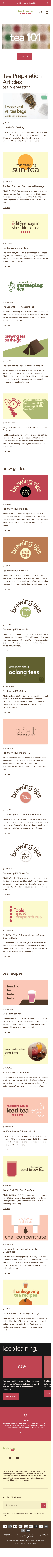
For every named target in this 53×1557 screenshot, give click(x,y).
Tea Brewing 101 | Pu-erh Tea (16, 752)
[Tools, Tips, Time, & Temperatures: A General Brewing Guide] (25, 914)
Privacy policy (30, 1540)
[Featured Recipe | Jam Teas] (25, 1051)
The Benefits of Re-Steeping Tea (18, 306)
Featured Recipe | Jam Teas (16, 1072)
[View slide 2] (24, 1432)
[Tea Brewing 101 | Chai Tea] (25, 549)
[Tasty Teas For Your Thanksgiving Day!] (25, 1292)
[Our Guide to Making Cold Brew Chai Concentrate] (25, 1228)
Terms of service (20, 1540)
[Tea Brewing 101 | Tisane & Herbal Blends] (25, 793)
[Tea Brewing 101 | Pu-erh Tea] (25, 732)
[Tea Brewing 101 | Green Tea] (25, 608)
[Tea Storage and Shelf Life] (25, 227)
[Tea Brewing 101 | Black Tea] (25, 488)
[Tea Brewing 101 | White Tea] (25, 852)
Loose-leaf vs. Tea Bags (14, 127)
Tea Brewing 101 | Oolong (14, 691)
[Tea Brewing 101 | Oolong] (25, 670)
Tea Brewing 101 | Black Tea (15, 508)
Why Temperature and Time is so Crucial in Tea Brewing (25, 428)
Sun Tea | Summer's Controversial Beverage (23, 186)
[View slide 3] (27, 1432)
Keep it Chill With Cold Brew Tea (18, 1190)
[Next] (47, 3)
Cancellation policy (32, 1543)
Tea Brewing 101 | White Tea (16, 873)
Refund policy (11, 1540)
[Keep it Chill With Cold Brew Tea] (25, 1169)
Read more (6, 146)
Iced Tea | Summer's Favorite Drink (19, 1131)
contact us (25, 1420)
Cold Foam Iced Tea (12, 1013)
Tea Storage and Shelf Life (15, 248)
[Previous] (3, 3)
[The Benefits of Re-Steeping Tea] (25, 285)
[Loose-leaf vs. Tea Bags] (25, 106)
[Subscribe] (43, 1505)
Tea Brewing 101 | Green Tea (16, 629)
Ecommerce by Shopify (26, 1537)
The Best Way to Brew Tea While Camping (23, 365)
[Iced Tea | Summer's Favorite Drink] (25, 1110)
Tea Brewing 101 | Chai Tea (15, 570)
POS (43, 1535)
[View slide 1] (21, 1432)
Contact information (19, 1543)
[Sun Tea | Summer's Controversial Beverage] (25, 165)
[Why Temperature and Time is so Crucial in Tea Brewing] (25, 406)
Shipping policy (40, 1540)
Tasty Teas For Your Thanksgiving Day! (21, 1313)
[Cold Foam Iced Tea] (25, 992)
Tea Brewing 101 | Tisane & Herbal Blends (22, 814)
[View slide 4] (30, 1432)
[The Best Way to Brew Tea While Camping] (25, 344)
